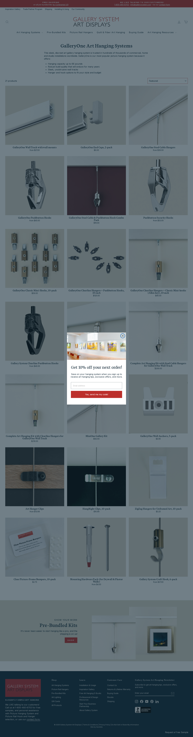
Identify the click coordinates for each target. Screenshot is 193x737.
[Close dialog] (122, 336)
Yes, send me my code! (96, 394)
